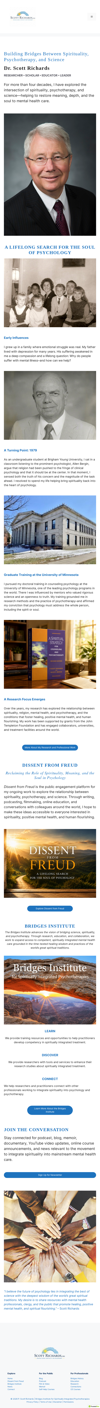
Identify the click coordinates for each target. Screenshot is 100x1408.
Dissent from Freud (16, 1381)
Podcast (42, 1381)
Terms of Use (45, 1402)
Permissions (69, 1402)
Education (75, 1381)
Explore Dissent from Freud (50, 908)
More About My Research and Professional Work (50, 747)
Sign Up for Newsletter (50, 1175)
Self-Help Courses (46, 1389)
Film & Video (44, 1384)
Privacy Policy (33, 1402)
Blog (41, 1378)
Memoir (42, 1386)
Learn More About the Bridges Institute (50, 1110)
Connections (76, 1386)
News (10, 1386)
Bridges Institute (14, 1384)
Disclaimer (57, 1402)
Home (10, 1378)
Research (75, 1384)
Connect (11, 1389)
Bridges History (77, 1378)
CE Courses (75, 1389)
